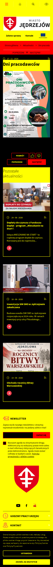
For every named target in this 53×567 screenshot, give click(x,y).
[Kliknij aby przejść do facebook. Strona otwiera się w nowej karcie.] (26, 505)
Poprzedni (18, 52)
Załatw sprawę (13, 35)
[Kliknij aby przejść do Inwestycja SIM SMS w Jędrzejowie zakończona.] (26, 278)
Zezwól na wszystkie (26, 562)
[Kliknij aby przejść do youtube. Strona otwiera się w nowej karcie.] (18, 505)
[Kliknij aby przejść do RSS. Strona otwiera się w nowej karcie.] (49, 58)
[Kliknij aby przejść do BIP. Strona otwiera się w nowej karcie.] (35, 505)
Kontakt (29, 35)
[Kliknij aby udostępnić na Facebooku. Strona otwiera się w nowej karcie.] (32, 156)
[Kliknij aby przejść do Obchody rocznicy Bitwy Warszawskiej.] (26, 357)
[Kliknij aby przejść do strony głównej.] (19, 4)
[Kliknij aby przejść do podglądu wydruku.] (39, 156)
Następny (35, 52)
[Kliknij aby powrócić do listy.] (27, 52)
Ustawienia (26, 553)
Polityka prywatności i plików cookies (23, 455)
